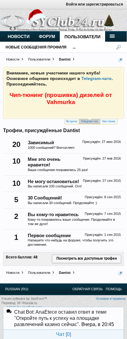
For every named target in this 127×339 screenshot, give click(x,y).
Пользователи (82, 36)
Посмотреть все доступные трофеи (86, 259)
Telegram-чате (96, 78)
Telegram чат (89, 121)
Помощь (114, 289)
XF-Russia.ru (27, 303)
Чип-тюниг (108, 121)
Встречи (71, 121)
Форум (47, 36)
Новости (19, 36)
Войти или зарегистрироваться (94, 4)
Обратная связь (87, 289)
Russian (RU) (16, 289)
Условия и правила (110, 298)
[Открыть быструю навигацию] (120, 60)
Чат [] (63, 334)
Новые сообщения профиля (36, 47)
